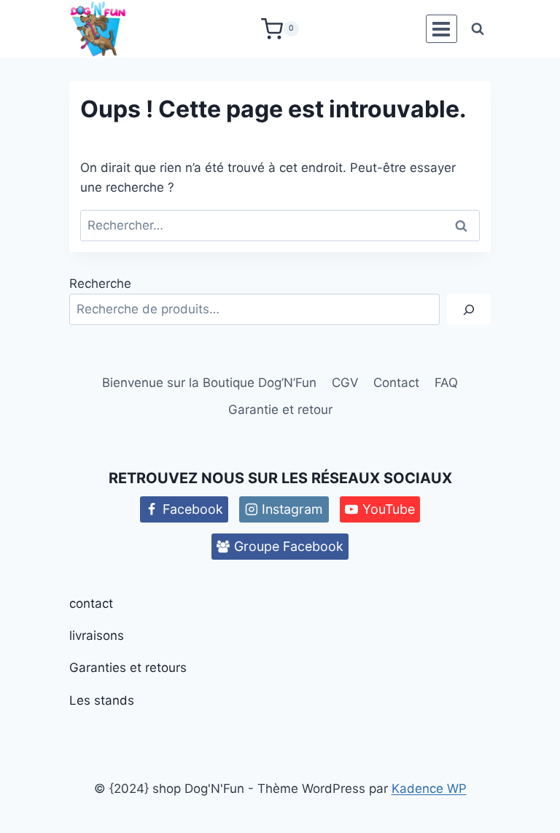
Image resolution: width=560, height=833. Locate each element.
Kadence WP (429, 788)
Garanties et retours (128, 667)
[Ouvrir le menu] (441, 29)
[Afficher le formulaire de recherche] (477, 29)
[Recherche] (469, 309)
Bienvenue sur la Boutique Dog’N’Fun (209, 382)
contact (91, 603)
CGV (345, 382)
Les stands (101, 700)
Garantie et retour (280, 409)
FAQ (446, 382)
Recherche (100, 283)
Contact (396, 382)
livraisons (96, 635)
